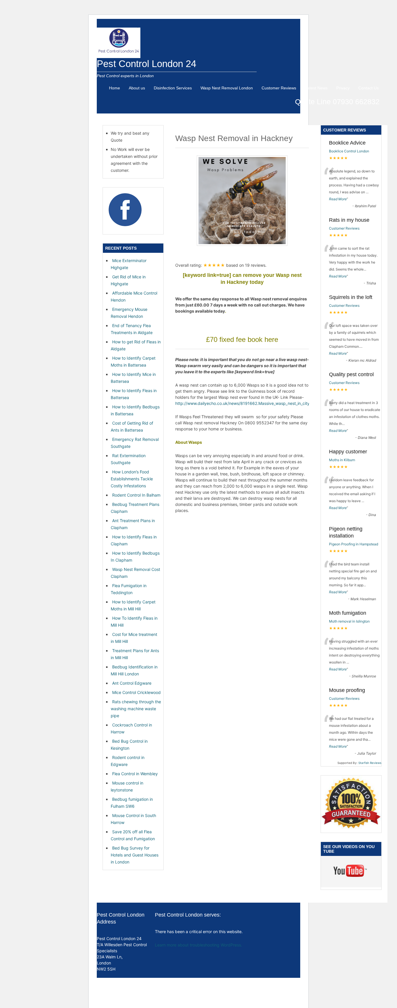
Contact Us (368, 88)
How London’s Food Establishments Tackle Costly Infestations (132, 478)
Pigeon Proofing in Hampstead (353, 544)
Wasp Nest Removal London (227, 88)
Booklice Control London (349, 151)
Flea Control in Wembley (135, 773)
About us (137, 88)
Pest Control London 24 (146, 63)
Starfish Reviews (369, 762)
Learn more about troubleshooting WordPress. (198, 944)
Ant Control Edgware (131, 683)
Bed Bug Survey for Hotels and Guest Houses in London (134, 854)
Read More (338, 199)
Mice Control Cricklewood (136, 692)
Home (114, 88)
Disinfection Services (173, 88)
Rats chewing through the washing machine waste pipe (136, 708)
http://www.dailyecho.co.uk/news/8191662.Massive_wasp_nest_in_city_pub (247, 403)
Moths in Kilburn (342, 460)
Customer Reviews (279, 88)
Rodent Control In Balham (136, 495)
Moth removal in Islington (349, 621)
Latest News (316, 88)
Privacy (343, 88)
